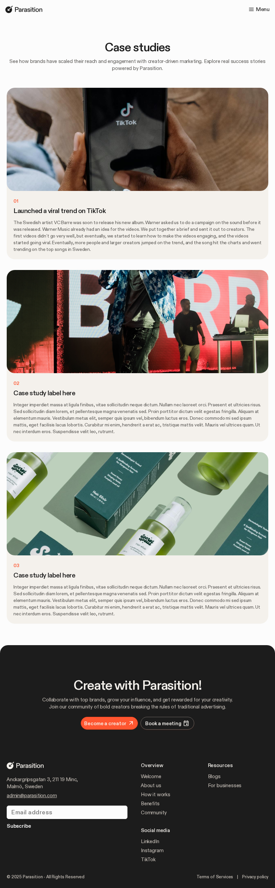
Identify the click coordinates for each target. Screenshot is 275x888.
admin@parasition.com (32, 795)
